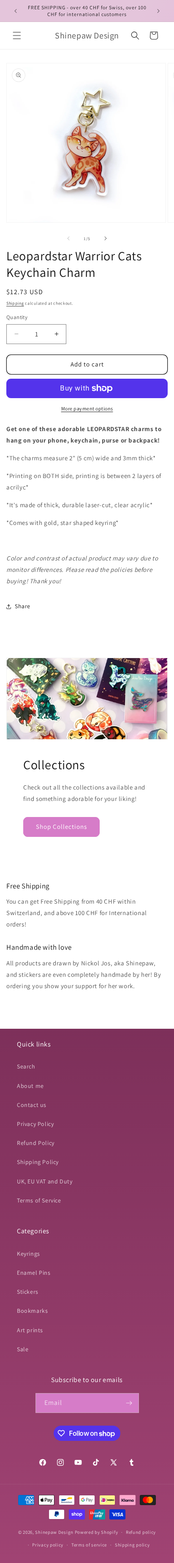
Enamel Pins (34, 1272)
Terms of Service (39, 1200)
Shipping (15, 303)
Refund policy (141, 1532)
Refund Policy (35, 1143)
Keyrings (28, 1253)
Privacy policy (47, 1545)
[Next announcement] (158, 11)
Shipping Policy (38, 1162)
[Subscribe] (129, 1403)
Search (26, 1066)
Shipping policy (132, 1545)
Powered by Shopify (96, 1532)
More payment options (87, 408)
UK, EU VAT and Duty (44, 1181)
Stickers (27, 1291)
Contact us (31, 1105)
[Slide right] (105, 238)
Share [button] (22, 606)
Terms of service (89, 1545)
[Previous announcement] (15, 11)
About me (30, 1086)
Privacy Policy (35, 1124)
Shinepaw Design (54, 1532)
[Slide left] (68, 238)
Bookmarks (32, 1310)
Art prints (30, 1330)
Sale (22, 1349)
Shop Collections (61, 826)
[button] (17, 35)
